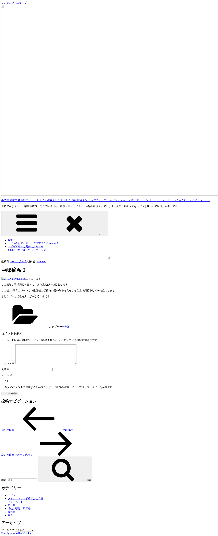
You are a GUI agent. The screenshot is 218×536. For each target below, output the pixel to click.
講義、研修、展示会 (19, 508)
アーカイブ (7, 530)
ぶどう (11, 495)
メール (6, 375)
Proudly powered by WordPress (17, 533)
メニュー (102, 234)
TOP (10, 240)
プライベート (15, 502)
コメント (8, 363)
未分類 (66, 326)
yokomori (41, 261)
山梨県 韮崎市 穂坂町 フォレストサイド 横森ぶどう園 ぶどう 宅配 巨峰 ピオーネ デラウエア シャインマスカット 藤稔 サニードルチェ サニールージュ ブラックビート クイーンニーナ (105, 200)
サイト (5, 381)
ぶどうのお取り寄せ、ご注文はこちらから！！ (34, 243)
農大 (10, 515)
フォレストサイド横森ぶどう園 (25, 498)
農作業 (11, 512)
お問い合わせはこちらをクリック (27, 249)
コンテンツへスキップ (14, 2)
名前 (5, 369)
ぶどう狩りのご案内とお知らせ (25, 246)
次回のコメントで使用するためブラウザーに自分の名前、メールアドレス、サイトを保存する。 (60, 387)
